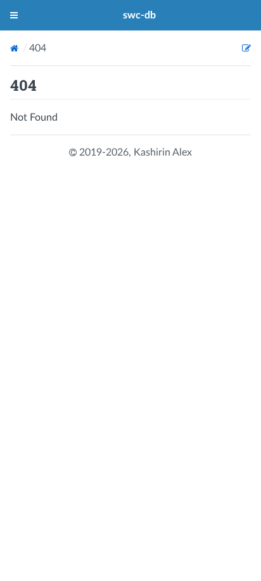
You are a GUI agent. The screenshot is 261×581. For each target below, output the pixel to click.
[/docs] (15, 48)
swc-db (139, 15)
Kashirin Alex (163, 152)
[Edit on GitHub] (246, 48)
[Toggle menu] (14, 15)
